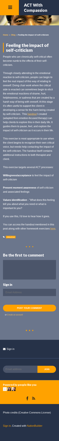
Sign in (10, 349)
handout (32, 114)
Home (5, 35)
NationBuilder (34, 425)
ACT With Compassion (35, 8)
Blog (13, 35)
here (52, 228)
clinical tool (11, 237)
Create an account (15, 315)
